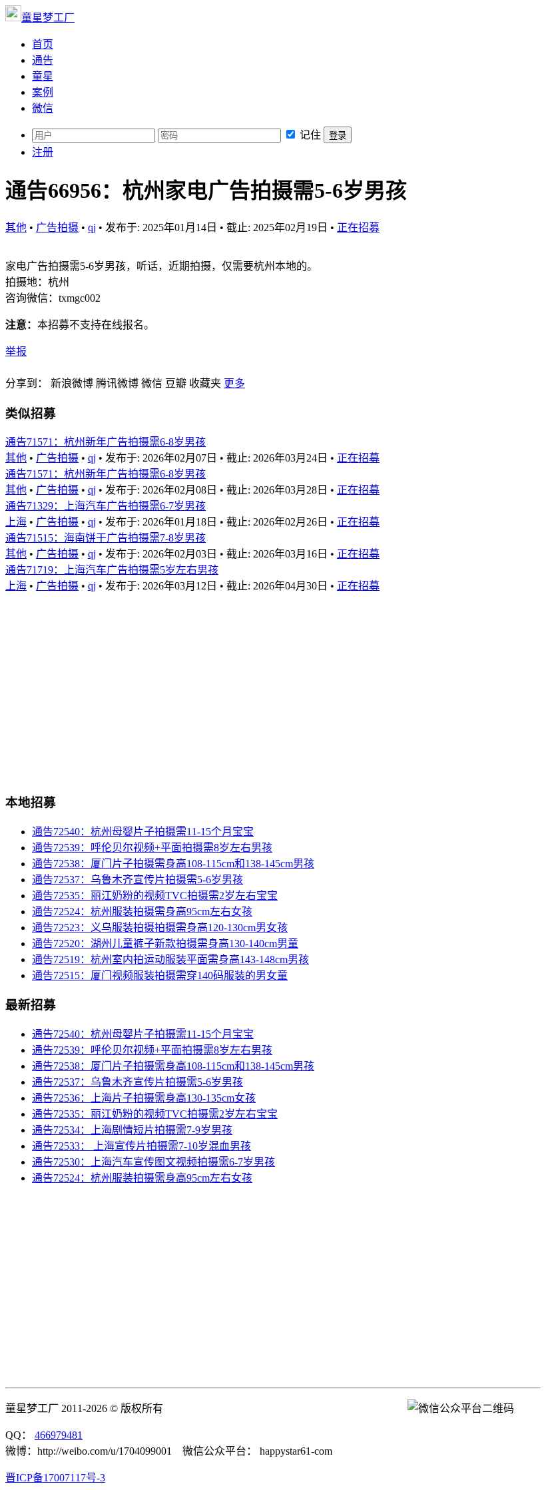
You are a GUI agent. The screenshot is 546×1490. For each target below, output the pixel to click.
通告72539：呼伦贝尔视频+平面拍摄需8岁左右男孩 (152, 847)
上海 (16, 522)
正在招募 (358, 227)
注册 (42, 152)
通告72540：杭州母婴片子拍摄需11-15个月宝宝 (143, 831)
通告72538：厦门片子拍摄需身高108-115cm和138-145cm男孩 (173, 863)
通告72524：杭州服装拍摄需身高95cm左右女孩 (142, 911)
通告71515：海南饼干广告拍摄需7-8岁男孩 (105, 538)
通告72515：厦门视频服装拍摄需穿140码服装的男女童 (160, 975)
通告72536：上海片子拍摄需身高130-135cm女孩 (144, 1098)
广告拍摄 (57, 227)
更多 (234, 383)
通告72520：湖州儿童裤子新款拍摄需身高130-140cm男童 (165, 943)
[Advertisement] (273, 686)
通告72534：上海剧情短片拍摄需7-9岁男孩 (132, 1130)
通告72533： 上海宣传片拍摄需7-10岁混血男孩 (141, 1146)
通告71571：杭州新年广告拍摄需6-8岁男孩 (105, 442)
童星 (42, 76)
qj (92, 227)
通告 (42, 60)
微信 (42, 108)
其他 (16, 227)
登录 (337, 136)
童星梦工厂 (48, 17)
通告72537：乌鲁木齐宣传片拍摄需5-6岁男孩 (137, 879)
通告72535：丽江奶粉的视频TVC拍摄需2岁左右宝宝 (155, 895)
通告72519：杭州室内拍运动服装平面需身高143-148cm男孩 (170, 959)
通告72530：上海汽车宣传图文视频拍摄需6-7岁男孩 (153, 1162)
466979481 (59, 1435)
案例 (42, 92)
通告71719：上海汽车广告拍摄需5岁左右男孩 (111, 569)
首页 (42, 44)
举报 (16, 351)
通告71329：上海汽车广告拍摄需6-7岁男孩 (105, 506)
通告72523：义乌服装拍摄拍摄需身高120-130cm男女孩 (160, 927)
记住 (310, 135)
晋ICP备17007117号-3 (55, 1477)
